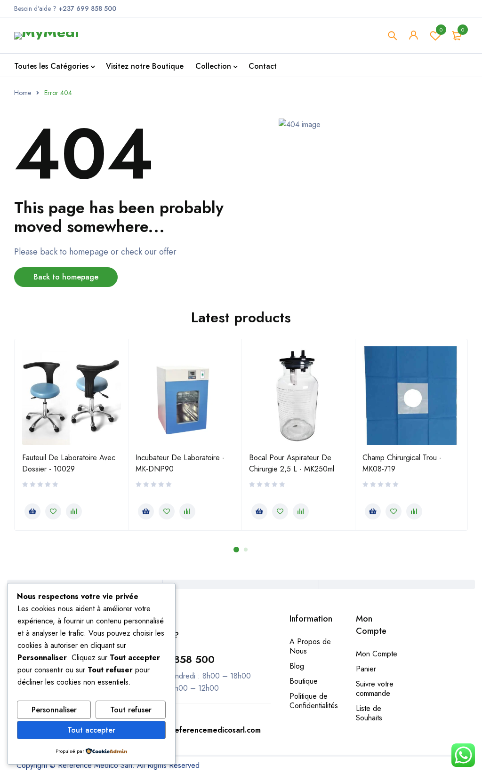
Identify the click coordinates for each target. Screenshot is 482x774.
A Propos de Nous (310, 646)
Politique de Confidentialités (313, 701)
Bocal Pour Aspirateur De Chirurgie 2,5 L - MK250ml (291, 463)
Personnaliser (54, 709)
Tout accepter (91, 730)
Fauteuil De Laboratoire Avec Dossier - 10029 (68, 463)
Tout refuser (131, 709)
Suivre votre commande (375, 688)
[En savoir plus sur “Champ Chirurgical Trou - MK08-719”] (373, 511)
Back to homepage (65, 276)
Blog (296, 666)
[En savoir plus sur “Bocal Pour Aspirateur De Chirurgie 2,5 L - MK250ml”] (259, 511)
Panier (366, 668)
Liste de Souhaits (369, 713)
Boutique (303, 681)
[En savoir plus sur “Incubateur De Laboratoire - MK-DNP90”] (146, 511)
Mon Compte (376, 653)
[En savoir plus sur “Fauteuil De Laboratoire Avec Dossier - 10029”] (32, 511)
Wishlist (441, 29)
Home (22, 92)
